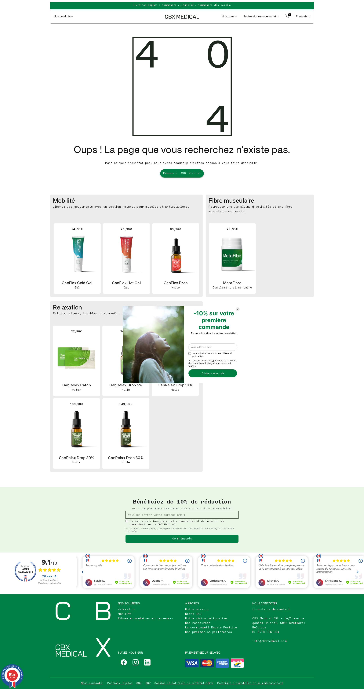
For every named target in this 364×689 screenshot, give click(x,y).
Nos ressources (197, 623)
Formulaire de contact (271, 609)
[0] (287, 16)
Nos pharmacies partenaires (208, 632)
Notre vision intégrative (206, 618)
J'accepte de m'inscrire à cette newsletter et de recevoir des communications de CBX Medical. (176, 523)
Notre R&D (193, 614)
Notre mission (196, 609)
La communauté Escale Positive (211, 627)
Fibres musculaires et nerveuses (145, 618)
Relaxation (126, 609)
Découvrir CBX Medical (182, 173)
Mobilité (125, 614)
